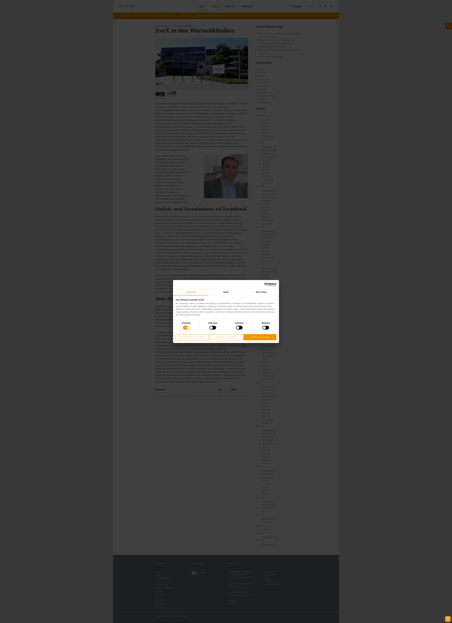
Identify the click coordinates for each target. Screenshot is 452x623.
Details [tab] (226, 292)
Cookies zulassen (260, 337)
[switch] (212, 328)
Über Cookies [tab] (261, 292)
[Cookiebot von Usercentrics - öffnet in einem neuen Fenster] (266, 284)
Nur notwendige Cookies (192, 337)
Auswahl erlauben (226, 337)
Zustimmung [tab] (191, 292)
